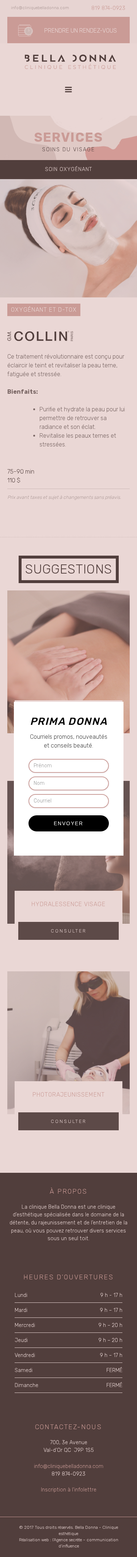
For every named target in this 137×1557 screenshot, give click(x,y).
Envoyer (68, 823)
